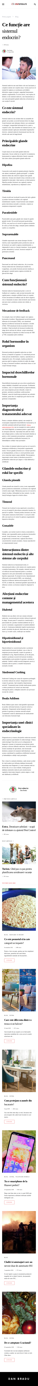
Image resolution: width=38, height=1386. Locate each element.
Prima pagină (6, 17)
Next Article (7, 841)
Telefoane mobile (23, 1176)
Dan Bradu (9, 50)
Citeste (9, 960)
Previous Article (10, 799)
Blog (16, 17)
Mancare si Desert (17, 934)
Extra (12, 1015)
